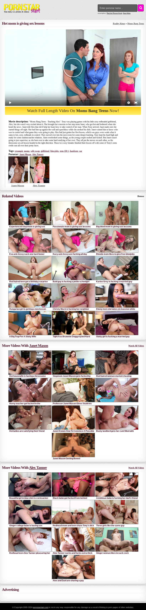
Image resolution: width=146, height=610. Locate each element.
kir (127, 13)
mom (27, 151)
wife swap (35, 151)
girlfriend (45, 151)
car (80, 151)
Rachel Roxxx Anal (114, 13)
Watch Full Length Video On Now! (73, 111)
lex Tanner (37, 154)
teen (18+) (64, 151)
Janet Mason (25, 154)
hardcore (74, 151)
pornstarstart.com (40, 607)
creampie (19, 151)
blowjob (54, 151)
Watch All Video (136, 346)
